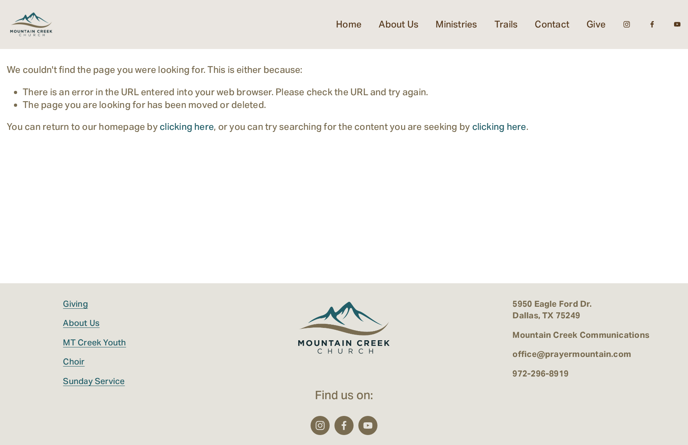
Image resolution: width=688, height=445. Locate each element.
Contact (552, 24)
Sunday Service (94, 381)
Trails (506, 24)
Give (596, 24)
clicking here (187, 127)
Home (349, 24)
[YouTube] (677, 24)
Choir (73, 361)
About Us (81, 323)
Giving (75, 303)
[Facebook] (652, 24)
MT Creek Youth (94, 342)
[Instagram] (627, 24)
